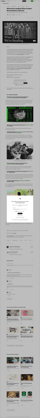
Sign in (23, 217)
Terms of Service (23, 219)
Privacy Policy (27, 219)
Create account (20, 213)
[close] (32, 196)
